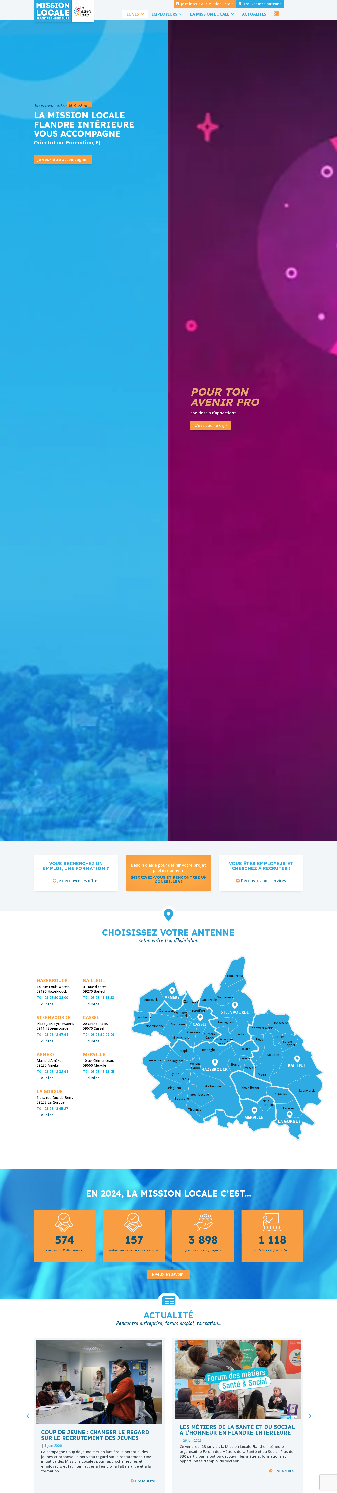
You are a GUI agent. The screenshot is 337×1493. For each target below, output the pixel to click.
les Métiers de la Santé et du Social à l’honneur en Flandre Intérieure (237, 1430)
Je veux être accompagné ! (63, 159)
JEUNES (132, 14)
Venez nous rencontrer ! (230, 410)
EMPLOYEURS (164, 14)
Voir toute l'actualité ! (215, 438)
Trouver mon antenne (262, 3)
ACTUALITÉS (254, 14)
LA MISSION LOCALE (209, 14)
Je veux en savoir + (168, 1274)
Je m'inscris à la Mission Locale (207, 3)
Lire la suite (145, 1481)
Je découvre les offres (78, 880)
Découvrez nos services (263, 880)
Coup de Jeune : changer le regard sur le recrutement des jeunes (95, 1435)
